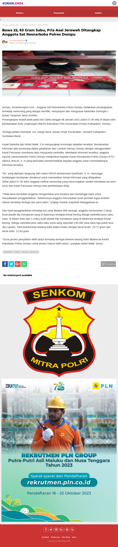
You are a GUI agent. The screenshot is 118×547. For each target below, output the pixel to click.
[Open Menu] (114, 3)
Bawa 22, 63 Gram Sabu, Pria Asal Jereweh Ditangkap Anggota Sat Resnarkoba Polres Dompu (51, 32)
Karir (74, 537)
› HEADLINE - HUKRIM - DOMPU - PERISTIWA (28, 25)
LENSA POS (66, 541)
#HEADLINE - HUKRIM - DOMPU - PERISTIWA (21, 252)
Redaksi (45, 537)
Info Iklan (66, 537)
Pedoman (55, 537)
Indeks (98, 13)
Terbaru (19, 13)
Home (5, 25)
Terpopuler (59, 13)
